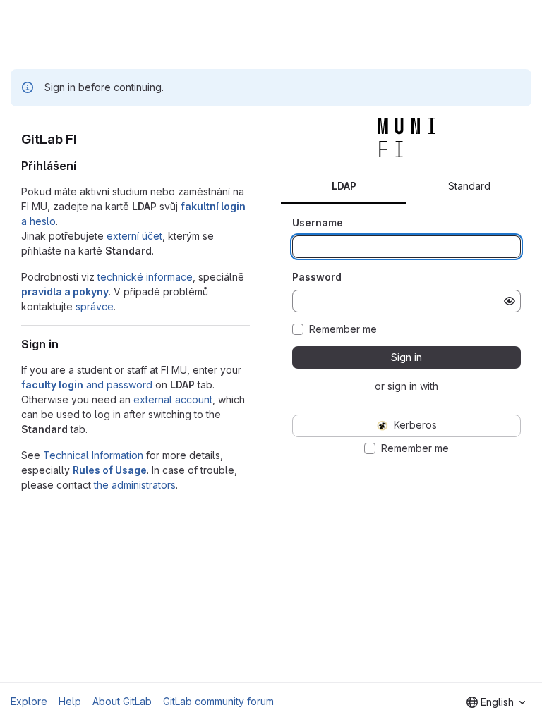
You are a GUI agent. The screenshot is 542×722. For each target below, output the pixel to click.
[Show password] (509, 301)
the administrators (135, 485)
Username (317, 222)
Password (317, 277)
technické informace (145, 277)
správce (95, 306)
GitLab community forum (218, 701)
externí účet (134, 236)
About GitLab (122, 701)
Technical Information (93, 455)
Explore (29, 701)
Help (70, 701)
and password (86, 385)
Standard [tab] (469, 186)
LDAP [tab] (344, 186)
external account (172, 399)
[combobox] (495, 702)
